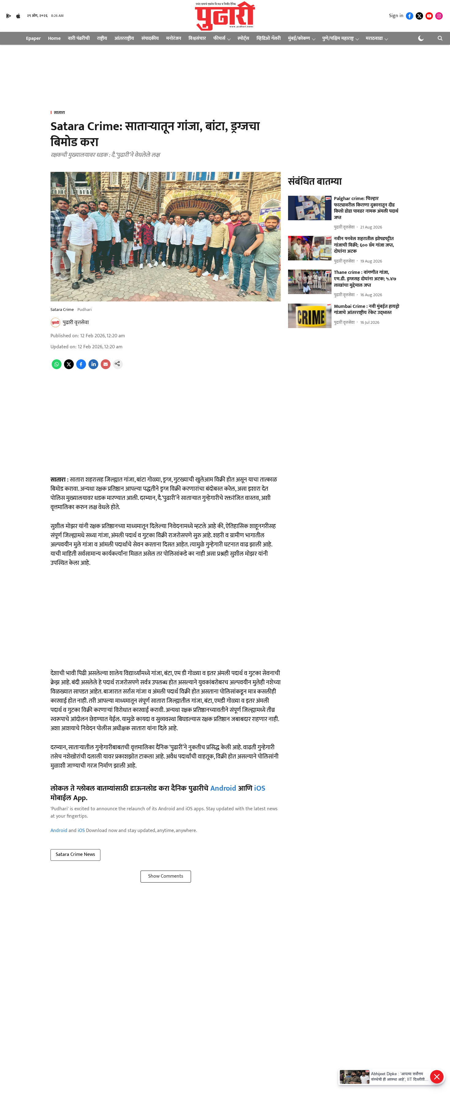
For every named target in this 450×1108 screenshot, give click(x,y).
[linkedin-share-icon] (93, 368)
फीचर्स (219, 38)
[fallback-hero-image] (310, 208)
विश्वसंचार (197, 38)
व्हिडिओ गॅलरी (269, 38)
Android (223, 788)
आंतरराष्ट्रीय (124, 38)
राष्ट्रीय (102, 38)
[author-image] (55, 322)
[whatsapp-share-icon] (57, 368)
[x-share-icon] (69, 368)
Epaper (33, 38)
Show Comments (165, 876)
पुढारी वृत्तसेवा (76, 322)
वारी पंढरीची (79, 38)
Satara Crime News (75, 854)
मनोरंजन (173, 38)
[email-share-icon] (106, 368)
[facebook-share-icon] (81, 368)
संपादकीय (150, 38)
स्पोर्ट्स (243, 38)
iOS (259, 788)
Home (54, 38)
